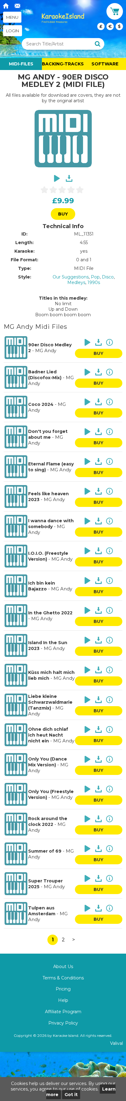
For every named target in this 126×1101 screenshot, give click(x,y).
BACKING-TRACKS (63, 64)
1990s (93, 282)
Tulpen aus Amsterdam (41, 910)
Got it (71, 1094)
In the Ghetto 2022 (50, 613)
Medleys (76, 282)
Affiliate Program (63, 1011)
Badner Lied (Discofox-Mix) (44, 374)
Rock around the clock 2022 (47, 821)
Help (63, 1000)
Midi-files (21, 64)
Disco (108, 277)
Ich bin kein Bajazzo (41, 586)
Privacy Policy (63, 1023)
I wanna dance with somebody (51, 523)
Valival (116, 1043)
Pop (95, 277)
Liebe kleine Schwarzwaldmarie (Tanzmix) (50, 702)
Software (104, 64)
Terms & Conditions (63, 978)
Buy (63, 214)
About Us (63, 966)
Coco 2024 (41, 404)
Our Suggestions (71, 277)
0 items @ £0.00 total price (110, 26)
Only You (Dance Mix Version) (47, 762)
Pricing (63, 989)
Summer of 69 (44, 851)
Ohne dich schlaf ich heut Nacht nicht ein (48, 735)
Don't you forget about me (48, 434)
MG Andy (45, 350)
